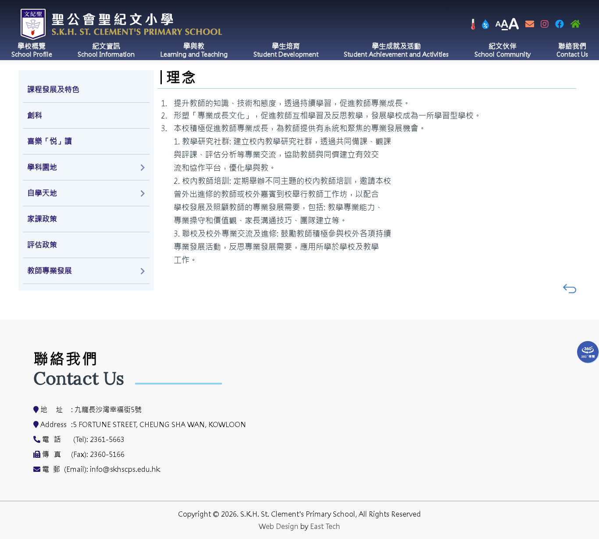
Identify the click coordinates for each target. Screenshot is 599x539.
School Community (502, 50)
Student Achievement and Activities (396, 50)
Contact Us (572, 50)
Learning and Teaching (194, 50)
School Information (106, 50)
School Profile (31, 50)
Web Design (279, 526)
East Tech (325, 526)
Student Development (285, 50)
